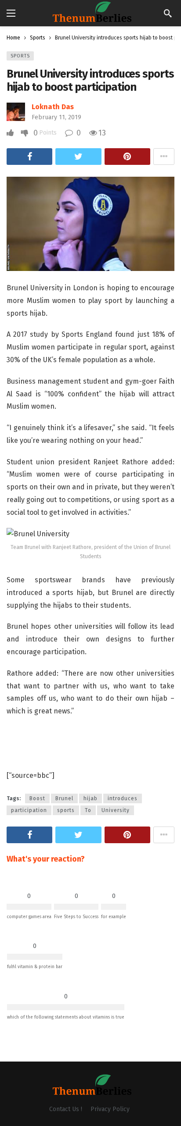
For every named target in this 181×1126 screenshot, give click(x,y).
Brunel (64, 798)
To (88, 810)
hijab (90, 798)
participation (29, 810)
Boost (37, 798)
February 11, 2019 (56, 117)
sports (66, 810)
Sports (20, 56)
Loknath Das (53, 107)
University (115, 810)
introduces (123, 798)
